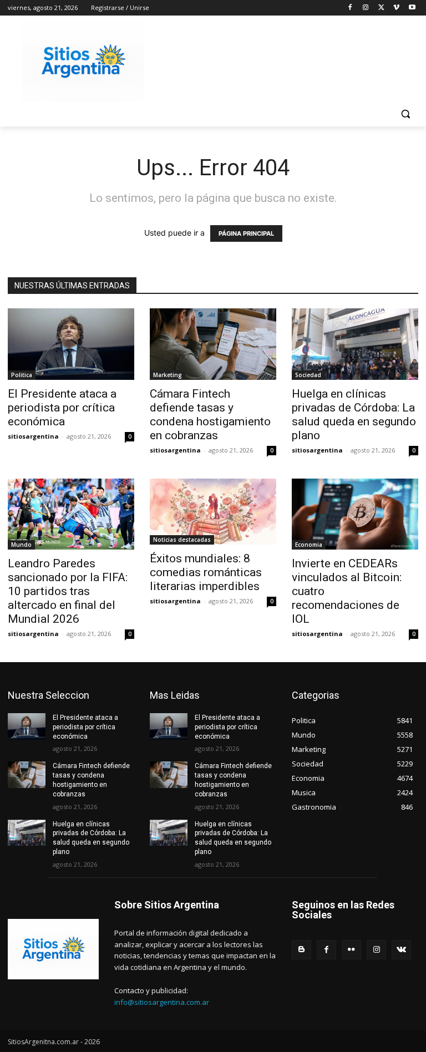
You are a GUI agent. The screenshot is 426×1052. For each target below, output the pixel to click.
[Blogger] (301, 949)
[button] (405, 114)
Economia (308, 544)
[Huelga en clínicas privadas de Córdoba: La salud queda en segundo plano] (355, 343)
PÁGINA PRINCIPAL (246, 233)
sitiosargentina (33, 436)
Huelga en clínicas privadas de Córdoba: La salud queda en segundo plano (354, 414)
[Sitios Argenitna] (53, 949)
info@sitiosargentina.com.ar (161, 1002)
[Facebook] (350, 8)
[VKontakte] (401, 949)
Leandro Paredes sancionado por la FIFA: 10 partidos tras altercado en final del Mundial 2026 (68, 591)
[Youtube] (411, 8)
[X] (381, 8)
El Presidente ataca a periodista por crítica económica (62, 407)
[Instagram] (365, 8)
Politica (21, 375)
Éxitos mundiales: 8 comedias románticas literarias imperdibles (206, 572)
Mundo (21, 544)
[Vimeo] (396, 8)
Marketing (167, 375)
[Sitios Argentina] (83, 61)
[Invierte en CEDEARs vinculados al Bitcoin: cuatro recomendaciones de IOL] (355, 514)
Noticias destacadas (182, 539)
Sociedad (308, 375)
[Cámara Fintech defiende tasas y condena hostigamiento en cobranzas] (213, 343)
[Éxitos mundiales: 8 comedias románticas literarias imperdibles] (213, 512)
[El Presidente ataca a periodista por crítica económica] (71, 343)
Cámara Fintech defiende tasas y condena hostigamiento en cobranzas (210, 414)
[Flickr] (351, 949)
